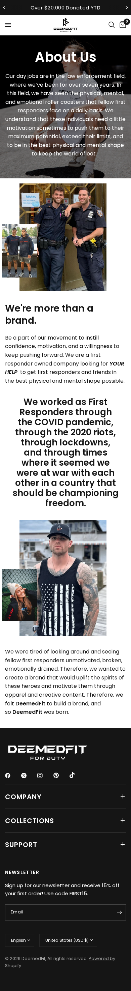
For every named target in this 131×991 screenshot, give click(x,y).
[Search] (111, 25)
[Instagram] (44, 775)
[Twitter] (28, 775)
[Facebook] (12, 775)
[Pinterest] (60, 775)
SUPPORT (21, 844)
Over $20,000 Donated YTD (66, 7)
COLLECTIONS (29, 820)
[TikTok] (77, 775)
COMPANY (23, 796)
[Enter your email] (119, 912)
